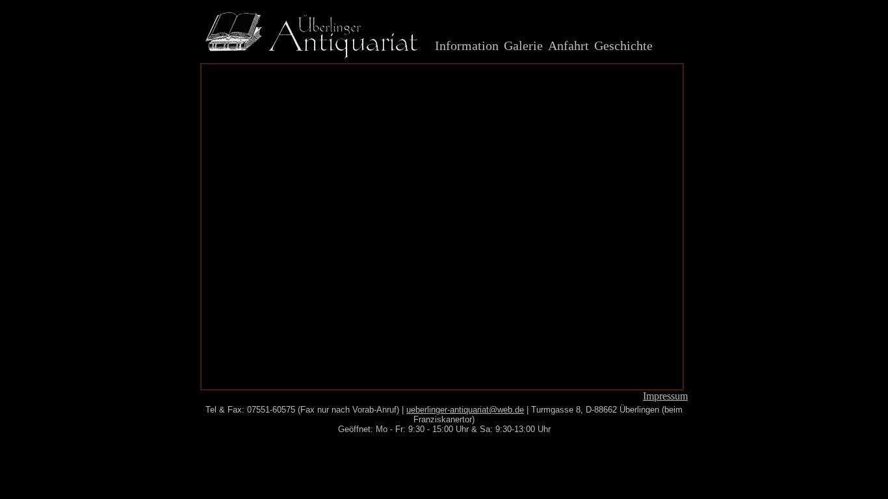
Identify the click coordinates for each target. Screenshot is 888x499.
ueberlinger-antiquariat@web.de (465, 410)
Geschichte (623, 45)
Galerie (523, 45)
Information (467, 45)
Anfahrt (568, 45)
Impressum (665, 396)
